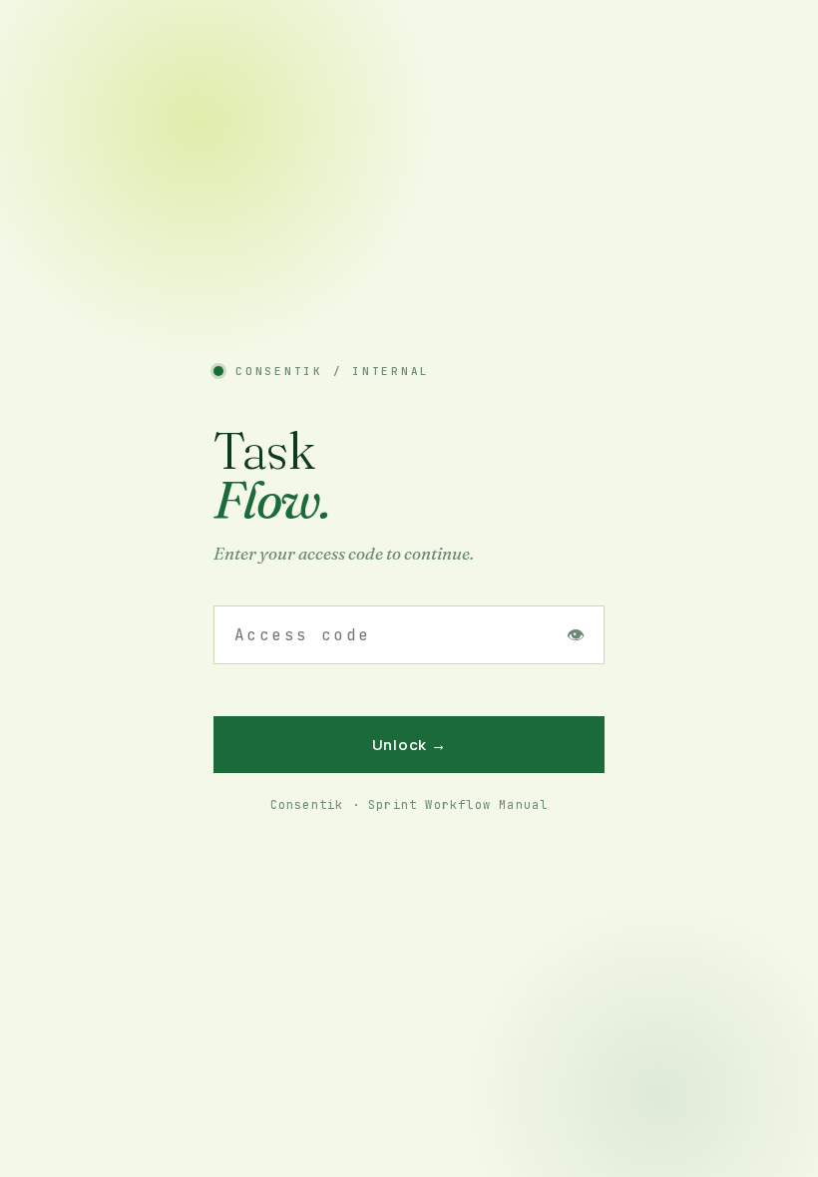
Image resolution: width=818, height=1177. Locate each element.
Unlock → (409, 744)
